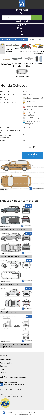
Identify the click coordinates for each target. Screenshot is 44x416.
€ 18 (28, 316)
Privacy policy (6, 363)
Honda (24, 39)
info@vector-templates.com (14, 377)
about (2, 369)
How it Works (22, 21)
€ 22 (28, 206)
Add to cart (34, 155)
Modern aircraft (9, 50)
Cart (22, 13)
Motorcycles (25, 51)
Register (22, 28)
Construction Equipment (38, 52)
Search (37, 18)
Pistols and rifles (28, 64)
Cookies (3, 366)
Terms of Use (6, 360)
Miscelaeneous (22, 77)
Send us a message (8, 382)
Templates (22, 9)
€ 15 (29, 260)
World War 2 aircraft (16, 64)
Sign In (22, 24)
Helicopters (5, 64)
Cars (16, 39)
